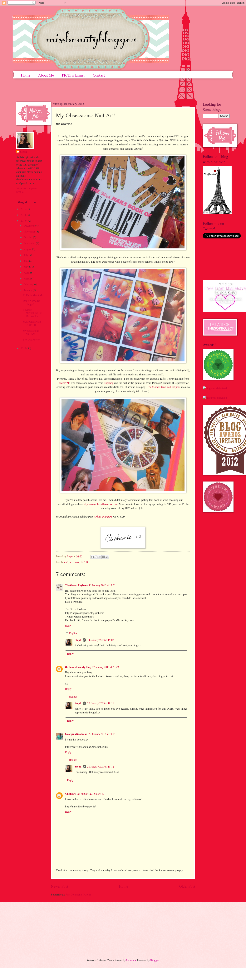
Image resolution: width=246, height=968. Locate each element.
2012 (24, 348)
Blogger (154, 960)
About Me (46, 75)
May (26, 266)
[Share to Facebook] (103, 557)
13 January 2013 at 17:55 (102, 585)
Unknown (70, 794)
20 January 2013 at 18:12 (100, 766)
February (29, 284)
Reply (68, 625)
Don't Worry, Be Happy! (31, 302)
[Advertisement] (34, 927)
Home (25, 75)
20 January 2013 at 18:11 (100, 703)
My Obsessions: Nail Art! (31, 332)
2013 (24, 220)
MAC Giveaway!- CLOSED (32, 323)
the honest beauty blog (78, 667)
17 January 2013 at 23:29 (105, 667)
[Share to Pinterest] (107, 557)
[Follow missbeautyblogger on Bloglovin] (217, 213)
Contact (99, 75)
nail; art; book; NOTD (76, 562)
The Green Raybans (76, 585)
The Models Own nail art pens (163, 387)
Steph (78, 640)
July (26, 255)
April (27, 272)
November (30, 231)
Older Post (187, 886)
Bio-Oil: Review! (32, 339)
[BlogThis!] (96, 557)
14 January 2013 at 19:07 (100, 640)
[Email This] (92, 557)
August (28, 249)
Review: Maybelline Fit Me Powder (32, 313)
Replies (73, 633)
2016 (24, 209)
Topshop (108, 383)
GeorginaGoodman (76, 734)
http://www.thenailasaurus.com (100, 504)
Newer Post (59, 886)
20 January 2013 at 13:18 (102, 734)
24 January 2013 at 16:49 (90, 793)
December (29, 225)
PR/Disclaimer (73, 75)
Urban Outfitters (103, 516)
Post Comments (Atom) (78, 894)
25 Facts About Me (33, 295)
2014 (24, 215)
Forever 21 (63, 383)
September (30, 243)
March (27, 278)
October (28, 237)
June (26, 261)
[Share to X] (100, 557)
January (28, 290)
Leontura (131, 960)
